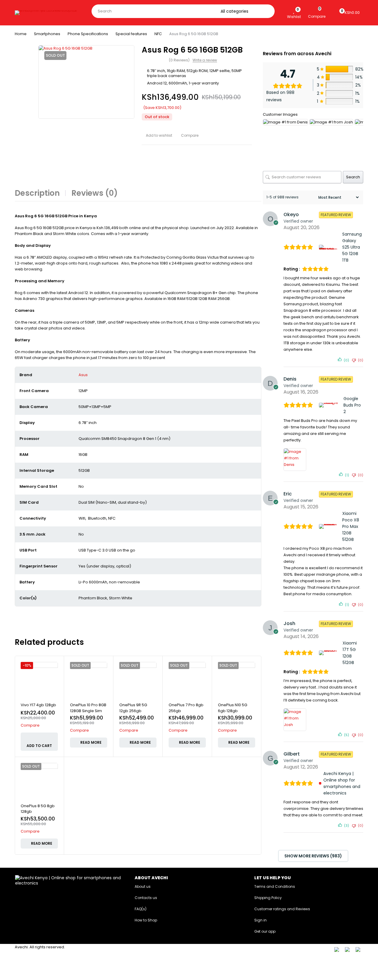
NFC (158, 34)
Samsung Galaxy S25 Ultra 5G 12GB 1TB (352, 247)
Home (21, 34)
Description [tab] (37, 193)
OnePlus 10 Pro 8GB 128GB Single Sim (88, 708)
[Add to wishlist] (157, 135)
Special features (131, 34)
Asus (83, 375)
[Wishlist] (294, 10)
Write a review (205, 60)
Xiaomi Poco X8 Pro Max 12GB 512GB (350, 526)
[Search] (268, 11)
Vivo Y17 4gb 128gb (38, 705)
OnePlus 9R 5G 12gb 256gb (133, 708)
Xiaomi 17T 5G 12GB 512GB (350, 652)
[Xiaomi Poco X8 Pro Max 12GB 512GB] (329, 526)
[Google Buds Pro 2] (330, 405)
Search (353, 177)
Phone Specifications (88, 34)
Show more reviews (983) (313, 856)
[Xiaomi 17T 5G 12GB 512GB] (329, 652)
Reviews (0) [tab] (94, 193)
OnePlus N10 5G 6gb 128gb (232, 708)
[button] (39, 742)
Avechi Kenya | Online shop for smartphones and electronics (341, 783)
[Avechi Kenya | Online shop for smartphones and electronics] (320, 783)
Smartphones (47, 34)
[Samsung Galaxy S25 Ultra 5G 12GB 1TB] (329, 247)
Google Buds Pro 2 (352, 405)
